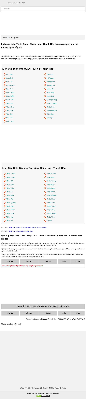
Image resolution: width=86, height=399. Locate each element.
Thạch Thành (51, 103)
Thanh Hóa (10, 107)
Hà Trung (50, 78)
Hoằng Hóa (51, 82)
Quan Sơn (10, 100)
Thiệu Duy (50, 177)
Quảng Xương (52, 100)
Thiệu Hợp (10, 188)
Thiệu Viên (51, 217)
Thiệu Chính (51, 174)
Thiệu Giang (51, 181)
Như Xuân (50, 92)
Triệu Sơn (50, 114)
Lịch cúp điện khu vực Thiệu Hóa (21, 231)
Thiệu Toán (10, 213)
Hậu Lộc (9, 82)
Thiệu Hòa (50, 184)
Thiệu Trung (51, 213)
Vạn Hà (49, 221)
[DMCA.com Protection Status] (43, 397)
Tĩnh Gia (9, 114)
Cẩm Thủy (10, 78)
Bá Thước (9, 74)
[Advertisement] (43, 17)
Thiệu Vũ (9, 221)
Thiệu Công (10, 177)
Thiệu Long (51, 188)
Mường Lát (51, 85)
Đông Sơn (9, 121)
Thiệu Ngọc (10, 195)
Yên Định (50, 118)
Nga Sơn (9, 89)
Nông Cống (10, 96)
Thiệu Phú (10, 199)
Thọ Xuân (9, 110)
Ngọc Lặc (50, 89)
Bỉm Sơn (50, 74)
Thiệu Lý (9, 192)
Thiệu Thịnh (10, 210)
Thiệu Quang (11, 203)
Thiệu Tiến (50, 210)
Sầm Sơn (9, 103)
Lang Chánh (10, 85)
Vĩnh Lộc (9, 118)
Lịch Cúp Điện (13, 37)
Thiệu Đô (9, 181)
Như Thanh (10, 92)
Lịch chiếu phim (19, 3)
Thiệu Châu (10, 174)
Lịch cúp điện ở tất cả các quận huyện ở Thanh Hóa (27, 227)
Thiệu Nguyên (52, 195)
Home (5, 37)
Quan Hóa (50, 96)
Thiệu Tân (10, 206)
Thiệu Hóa (50, 107)
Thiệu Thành (51, 206)
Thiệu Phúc (51, 199)
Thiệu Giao (10, 184)
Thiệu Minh (51, 192)
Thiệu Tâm (51, 203)
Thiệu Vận (10, 217)
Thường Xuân (52, 110)
